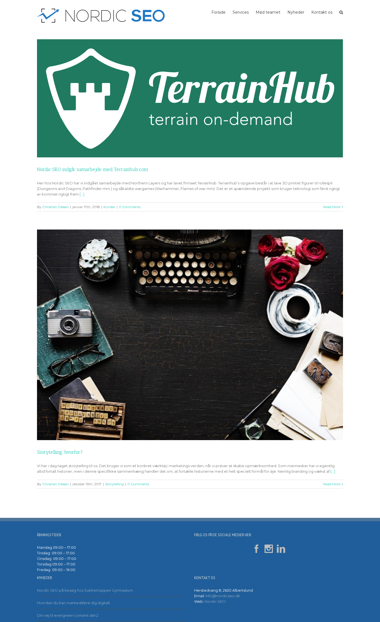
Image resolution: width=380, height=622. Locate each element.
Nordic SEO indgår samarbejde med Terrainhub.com (92, 169)
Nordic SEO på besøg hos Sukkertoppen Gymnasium (85, 590)
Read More (331, 207)
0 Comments (129, 207)
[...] (82, 194)
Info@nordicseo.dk (223, 596)
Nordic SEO (215, 601)
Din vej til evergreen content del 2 (67, 615)
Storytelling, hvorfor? (60, 452)
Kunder (109, 207)
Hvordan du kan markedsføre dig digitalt (73, 603)
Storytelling (114, 484)
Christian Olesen (55, 207)
